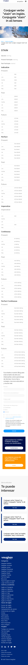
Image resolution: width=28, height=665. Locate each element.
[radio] (14, 407)
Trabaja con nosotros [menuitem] (7, 629)
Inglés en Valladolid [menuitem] (7, 591)
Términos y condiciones (6, 654)
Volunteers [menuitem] (4, 633)
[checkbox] (14, 410)
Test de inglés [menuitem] (5, 577)
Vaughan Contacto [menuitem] (6, 571)
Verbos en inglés (9, 41)
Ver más (14, 507)
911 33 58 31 (20, 1)
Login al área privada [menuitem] (7, 583)
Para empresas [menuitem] (5, 622)
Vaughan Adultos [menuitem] (6, 563)
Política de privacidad (6, 652)
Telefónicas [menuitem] (4, 615)
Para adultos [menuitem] (5, 617)
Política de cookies (5, 656)
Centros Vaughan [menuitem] (6, 639)
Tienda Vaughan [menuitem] (6, 637)
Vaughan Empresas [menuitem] (7, 569)
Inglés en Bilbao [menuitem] (6, 597)
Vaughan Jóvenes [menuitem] (6, 565)
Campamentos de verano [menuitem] (9, 609)
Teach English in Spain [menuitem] (8, 581)
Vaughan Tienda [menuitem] (6, 575)
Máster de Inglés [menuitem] (6, 607)
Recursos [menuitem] (4, 579)
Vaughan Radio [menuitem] (5, 573)
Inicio (2, 41)
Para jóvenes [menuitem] (5, 619)
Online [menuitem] (3, 613)
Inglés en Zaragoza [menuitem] (7, 587)
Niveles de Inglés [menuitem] (6, 642)
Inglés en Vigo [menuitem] (5, 593)
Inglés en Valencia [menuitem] (6, 589)
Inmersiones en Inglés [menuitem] (8, 611)
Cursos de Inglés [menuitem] (6, 605)
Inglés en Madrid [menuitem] (6, 601)
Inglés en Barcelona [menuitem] (7, 599)
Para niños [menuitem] (4, 621)
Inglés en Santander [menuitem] (7, 595)
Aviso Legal (4, 650)
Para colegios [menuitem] (5, 624)
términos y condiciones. (10, 418)
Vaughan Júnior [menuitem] (5, 567)
